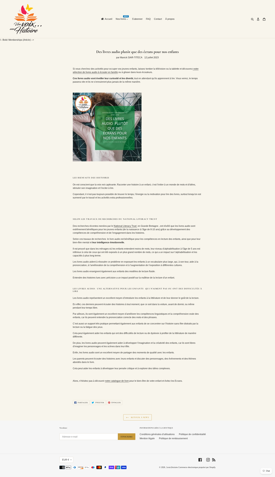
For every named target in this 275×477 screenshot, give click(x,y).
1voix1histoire (172, 467)
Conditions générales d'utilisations (157, 434)
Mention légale (147, 438)
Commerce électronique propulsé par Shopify (197, 467)
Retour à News (139, 417)
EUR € (65, 460)
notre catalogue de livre (117, 381)
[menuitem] (106, 19)
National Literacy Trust (125, 226)
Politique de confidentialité (192, 434)
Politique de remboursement (173, 438)
